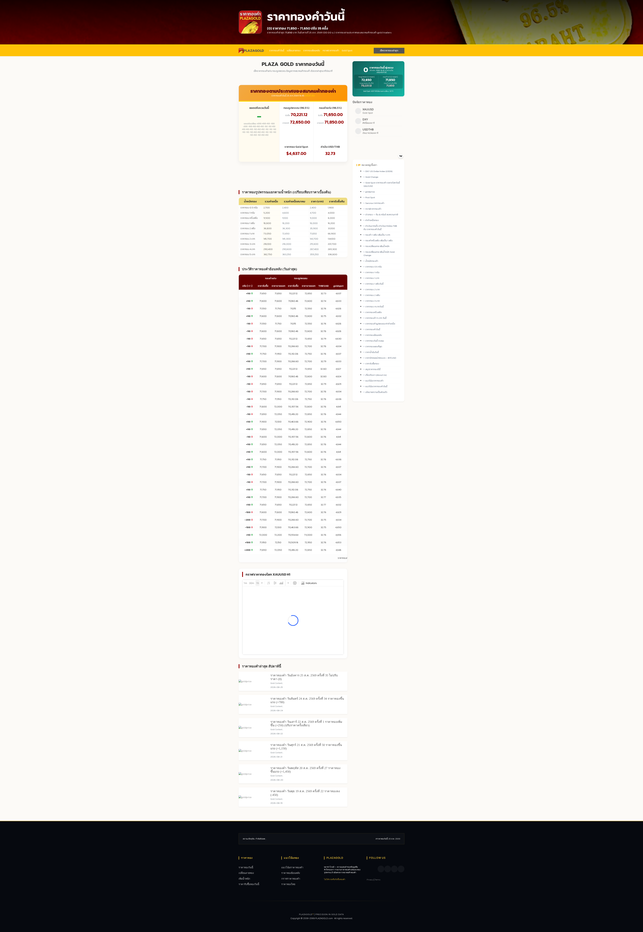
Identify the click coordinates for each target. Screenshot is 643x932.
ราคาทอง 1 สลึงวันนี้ (374, 283)
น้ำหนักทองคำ (371, 261)
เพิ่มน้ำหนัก (244, 878)
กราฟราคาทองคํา (331, 50)
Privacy (370, 880)
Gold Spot (347, 50)
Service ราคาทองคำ (374, 203)
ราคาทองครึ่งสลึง (373, 312)
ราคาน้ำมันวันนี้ (372, 352)
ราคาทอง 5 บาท (247, 254)
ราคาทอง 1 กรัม (247, 213)
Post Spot (370, 197)
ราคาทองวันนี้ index (374, 340)
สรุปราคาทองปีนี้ (372, 369)
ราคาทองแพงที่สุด (373, 346)
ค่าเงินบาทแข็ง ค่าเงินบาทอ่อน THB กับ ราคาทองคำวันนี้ (380, 227)
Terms (377, 880)
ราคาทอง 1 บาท (247, 233)
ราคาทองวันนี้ (246, 867)
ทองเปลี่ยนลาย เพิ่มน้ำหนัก (377, 246)
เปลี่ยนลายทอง (294, 50)
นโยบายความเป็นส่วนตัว (376, 392)
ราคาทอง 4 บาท (247, 249)
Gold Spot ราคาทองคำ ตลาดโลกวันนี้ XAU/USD (382, 184)
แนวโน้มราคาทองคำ (374, 380)
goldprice (370, 191)
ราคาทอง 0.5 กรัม (249, 207)
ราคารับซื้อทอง (372, 363)
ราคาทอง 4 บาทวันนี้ (374, 306)
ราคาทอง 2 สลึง (247, 228)
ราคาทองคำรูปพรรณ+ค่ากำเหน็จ (380, 323)
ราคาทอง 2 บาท (247, 239)
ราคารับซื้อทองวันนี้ (249, 884)
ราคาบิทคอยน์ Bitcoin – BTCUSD (380, 357)
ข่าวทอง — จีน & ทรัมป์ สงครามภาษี (381, 214)
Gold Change (371, 177)
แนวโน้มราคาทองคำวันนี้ (376, 386)
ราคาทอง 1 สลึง (247, 223)
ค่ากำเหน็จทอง (372, 220)
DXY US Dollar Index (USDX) (378, 171)
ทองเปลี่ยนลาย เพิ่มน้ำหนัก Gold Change (379, 253)
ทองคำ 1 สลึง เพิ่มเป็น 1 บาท (377, 234)
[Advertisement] (293, 175)
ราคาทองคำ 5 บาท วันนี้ (375, 318)
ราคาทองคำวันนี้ (276, 50)
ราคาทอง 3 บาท (247, 244)
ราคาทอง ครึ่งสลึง (249, 218)
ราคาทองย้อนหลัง (311, 50)
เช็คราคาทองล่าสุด (389, 50)
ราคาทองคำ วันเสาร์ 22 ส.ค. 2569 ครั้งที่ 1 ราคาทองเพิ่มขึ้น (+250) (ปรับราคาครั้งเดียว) (306, 723)
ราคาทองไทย (288, 884)
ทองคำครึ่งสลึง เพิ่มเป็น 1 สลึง (379, 240)
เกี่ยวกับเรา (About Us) (376, 375)
